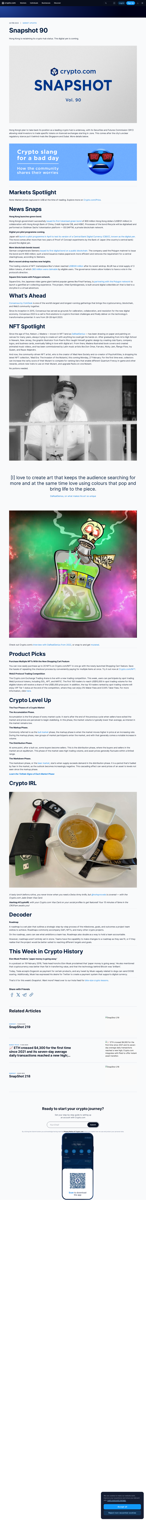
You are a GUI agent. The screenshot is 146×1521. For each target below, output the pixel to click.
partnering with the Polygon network (112, 281)
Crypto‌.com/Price (92, 200)
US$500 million (76, 266)
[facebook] (12, 995)
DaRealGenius (78, 334)
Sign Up (131, 3)
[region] (122, 1505)
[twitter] (18, 995)
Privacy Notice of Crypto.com (73, 1131)
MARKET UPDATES (30, 23)
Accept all (122, 1507)
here (28, 691)
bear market (44, 763)
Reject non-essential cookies (122, 1513)
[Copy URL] (31, 995)
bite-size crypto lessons (96, 980)
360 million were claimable (44, 269)
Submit (93, 1125)
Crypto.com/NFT (127, 669)
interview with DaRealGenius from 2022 (52, 645)
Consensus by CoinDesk (21, 303)
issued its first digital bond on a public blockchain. (64, 250)
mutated (95, 645)
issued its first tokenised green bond (64, 221)
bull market (43, 732)
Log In (121, 3)
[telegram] (24, 995)
